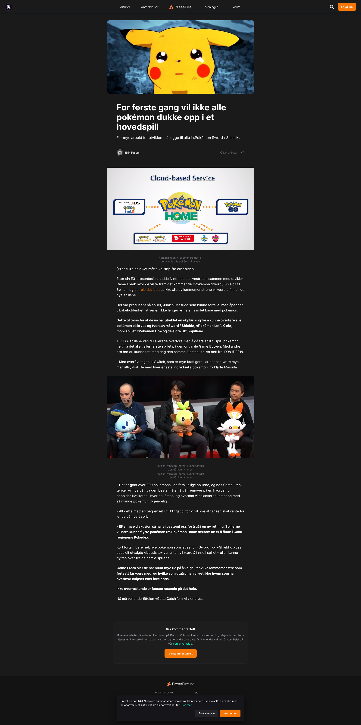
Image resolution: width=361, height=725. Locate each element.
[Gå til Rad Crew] (8, 7)
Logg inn (347, 6)
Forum (236, 7)
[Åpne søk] (332, 7)
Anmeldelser (150, 7)
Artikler (125, 7)
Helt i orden (230, 713)
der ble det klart (147, 290)
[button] (180, 642)
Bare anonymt (207, 713)
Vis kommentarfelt (181, 653)
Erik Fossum (133, 152)
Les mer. (187, 704)
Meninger (211, 7)
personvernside (182, 643)
